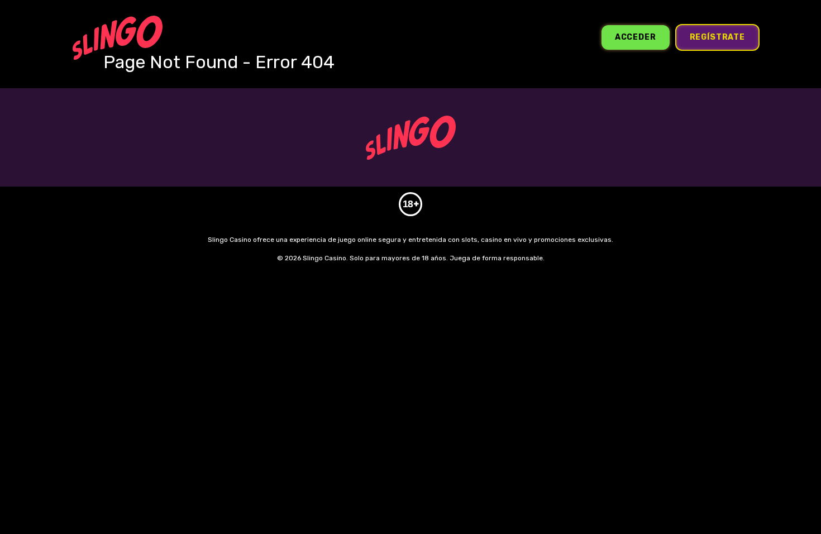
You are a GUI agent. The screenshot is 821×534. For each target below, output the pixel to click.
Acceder (635, 37)
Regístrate (717, 37)
